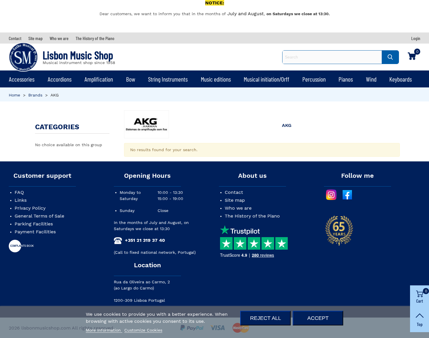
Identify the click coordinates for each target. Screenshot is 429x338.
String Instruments (168, 79)
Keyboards (400, 79)
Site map (235, 200)
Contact (234, 192)
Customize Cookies (143, 330)
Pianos (346, 79)
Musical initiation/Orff (266, 79)
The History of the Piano (252, 216)
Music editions (216, 79)
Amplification (98, 79)
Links (21, 200)
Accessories (21, 79)
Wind (371, 79)
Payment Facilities (35, 231)
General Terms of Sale (39, 216)
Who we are (238, 208)
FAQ (19, 192)
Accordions (60, 79)
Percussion (314, 79)
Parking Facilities (34, 224)
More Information (104, 330)
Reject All (265, 318)
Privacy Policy (30, 208)
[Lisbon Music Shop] (23, 57)
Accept (318, 318)
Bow (130, 79)
